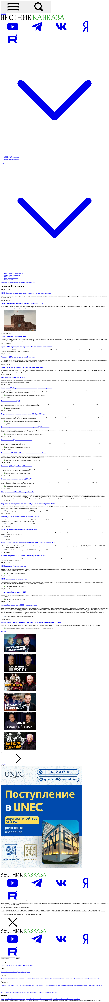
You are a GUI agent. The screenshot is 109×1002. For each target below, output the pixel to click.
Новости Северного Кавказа (11, 157)
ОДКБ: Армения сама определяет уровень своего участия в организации (26, 293)
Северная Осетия (45, 999)
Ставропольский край (18, 999)
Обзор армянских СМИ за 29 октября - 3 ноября (17, 492)
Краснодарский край (6, 999)
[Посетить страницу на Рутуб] (13, 44)
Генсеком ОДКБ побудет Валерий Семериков (16, 466)
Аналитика (4, 161)
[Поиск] (38, 7)
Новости (3, 965)
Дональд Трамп (14, 985)
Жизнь (15, 972)
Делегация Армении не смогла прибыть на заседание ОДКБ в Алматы (25, 427)
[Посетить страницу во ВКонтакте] (61, 32)
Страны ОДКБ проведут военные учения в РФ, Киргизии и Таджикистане (26, 347)
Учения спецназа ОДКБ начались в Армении (16, 440)
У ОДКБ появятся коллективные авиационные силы (19, 529)
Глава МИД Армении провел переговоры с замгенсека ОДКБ (22, 303)
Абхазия (31, 992)
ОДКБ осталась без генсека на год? (13, 377)
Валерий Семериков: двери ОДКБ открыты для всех (19, 605)
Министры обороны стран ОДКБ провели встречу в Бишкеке (22, 367)
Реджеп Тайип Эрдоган (33, 985)
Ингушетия (36, 999)
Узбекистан (48, 992)
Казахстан (42, 992)
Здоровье (28, 282)
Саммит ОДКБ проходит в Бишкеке (13, 336)
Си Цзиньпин (23, 985)
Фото (20, 282)
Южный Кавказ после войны (12, 275)
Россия (3, 992)
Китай (53, 992)
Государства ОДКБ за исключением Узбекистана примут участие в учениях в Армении (31, 622)
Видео (24, 282)
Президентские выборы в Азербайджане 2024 (86, 978)
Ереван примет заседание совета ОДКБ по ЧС (16, 479)
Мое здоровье (4, 978)
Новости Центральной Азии (11, 159)
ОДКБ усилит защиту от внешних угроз (14, 579)
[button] (54, 922)
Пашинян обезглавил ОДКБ (10, 401)
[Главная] (32, 20)
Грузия (27, 992)
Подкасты (31, 965)
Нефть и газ (7, 276)
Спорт (17, 282)
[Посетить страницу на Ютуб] (13, 32)
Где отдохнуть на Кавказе (11, 278)
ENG (4, 14)
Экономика (9, 972)
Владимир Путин (5, 985)
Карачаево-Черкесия (67, 999)
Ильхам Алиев (44, 985)
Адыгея (75, 999)
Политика (3, 972)
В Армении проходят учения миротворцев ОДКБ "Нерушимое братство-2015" (28, 504)
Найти (17, 958)
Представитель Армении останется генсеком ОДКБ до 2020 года (23, 414)
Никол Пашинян (53, 985)
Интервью (19, 965)
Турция (7, 992)
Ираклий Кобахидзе (63, 985)
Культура (19, 972)
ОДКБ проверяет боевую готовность (13, 566)
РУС (2, 14)
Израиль (36, 992)
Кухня (32, 282)
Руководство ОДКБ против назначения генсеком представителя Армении (26, 388)
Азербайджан (16, 992)
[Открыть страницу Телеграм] (37, 32)
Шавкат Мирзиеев (74, 985)
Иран (10, 992)
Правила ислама (8, 279)
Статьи (9, 161)
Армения (22, 992)
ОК (99, 1000)
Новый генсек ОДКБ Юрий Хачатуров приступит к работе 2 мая (23, 453)
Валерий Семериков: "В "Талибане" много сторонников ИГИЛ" (23, 555)
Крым (78, 999)
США (56, 992)
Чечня (31, 999)
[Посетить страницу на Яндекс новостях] (85, 32)
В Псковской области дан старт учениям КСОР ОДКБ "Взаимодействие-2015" (28, 543)
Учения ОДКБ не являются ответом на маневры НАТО (20, 517)
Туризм (28, 972)
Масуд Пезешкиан (97, 985)
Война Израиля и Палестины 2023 (13, 273)
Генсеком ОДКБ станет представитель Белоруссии (18, 357)
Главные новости (8, 156)
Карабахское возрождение (8, 282)
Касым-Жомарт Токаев (85, 985)
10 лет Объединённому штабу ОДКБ (13, 592)
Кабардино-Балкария (55, 999)
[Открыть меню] (13, 7)
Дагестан (27, 999)
